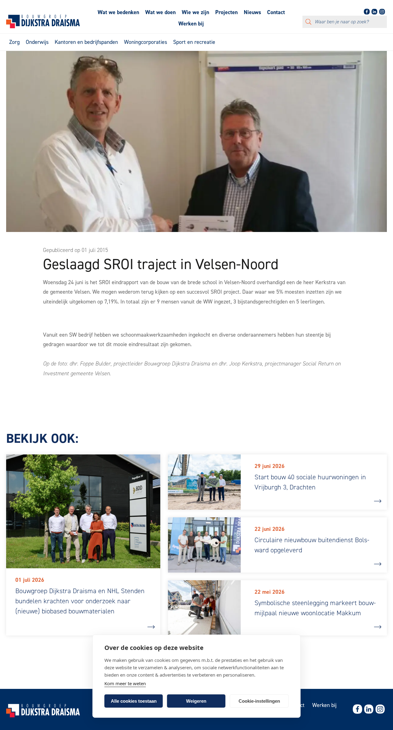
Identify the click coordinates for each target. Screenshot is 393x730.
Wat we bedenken (118, 12)
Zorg (14, 42)
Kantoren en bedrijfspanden (86, 42)
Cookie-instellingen (259, 701)
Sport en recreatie (194, 42)
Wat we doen (160, 12)
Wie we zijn (195, 12)
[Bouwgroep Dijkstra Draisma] (43, 26)
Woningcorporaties (145, 42)
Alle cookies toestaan (134, 701)
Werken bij (191, 23)
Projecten (226, 12)
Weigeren (196, 701)
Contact (276, 12)
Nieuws (252, 12)
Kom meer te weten (125, 683)
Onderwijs (37, 42)
